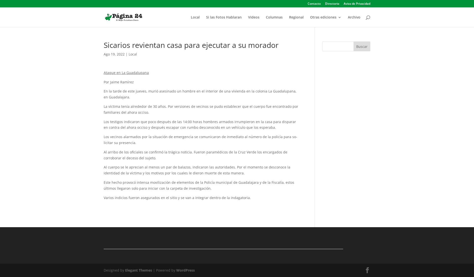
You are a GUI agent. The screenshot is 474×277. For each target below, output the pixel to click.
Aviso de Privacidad (357, 4)
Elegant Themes (138, 270)
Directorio (332, 4)
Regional (296, 17)
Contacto (314, 4)
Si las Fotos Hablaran (224, 17)
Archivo (354, 17)
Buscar (362, 46)
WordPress (185, 270)
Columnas (274, 17)
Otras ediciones (323, 17)
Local (195, 17)
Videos (253, 17)
